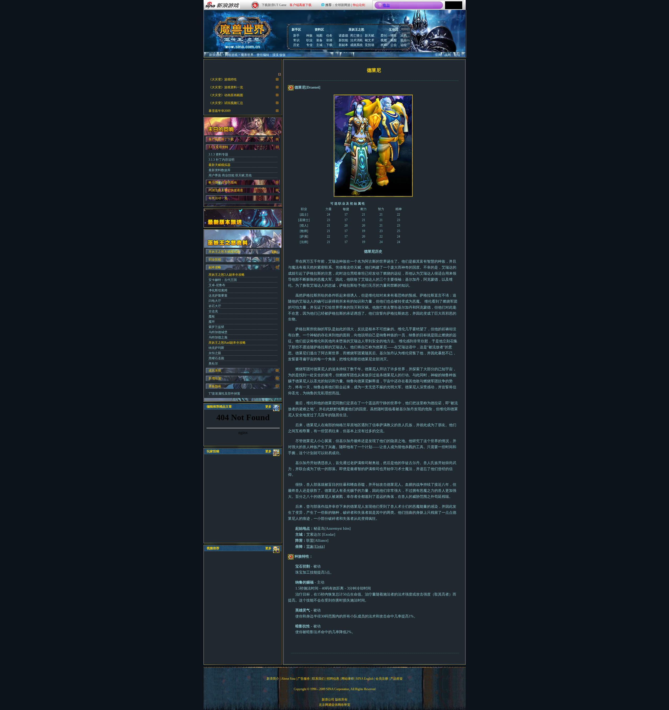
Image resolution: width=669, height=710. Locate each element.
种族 (309, 35)
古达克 (213, 311)
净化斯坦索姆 (218, 290)
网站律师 (347, 678)
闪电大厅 (215, 301)
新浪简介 (273, 678)
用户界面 (215, 175)
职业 (309, 40)
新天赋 (369, 35)
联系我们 (318, 678)
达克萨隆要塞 (218, 295)
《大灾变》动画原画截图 (226, 95)
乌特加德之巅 (218, 337)
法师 (304, 242)
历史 (296, 45)
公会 (393, 45)
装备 (319, 40)
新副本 (343, 45)
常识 (296, 40)
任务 (329, 35)
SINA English (364, 678)
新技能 (343, 40)
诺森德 (343, 35)
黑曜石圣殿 (216, 358)
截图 (393, 40)
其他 (248, 175)
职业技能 (215, 259)
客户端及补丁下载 (221, 139)
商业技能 (228, 175)
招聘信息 (333, 678)
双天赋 (240, 175)
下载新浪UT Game (274, 5)
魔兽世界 (247, 55)
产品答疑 (396, 678)
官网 (438, 55)
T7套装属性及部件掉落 (224, 393)
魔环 (212, 322)
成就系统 (356, 45)
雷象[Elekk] (315, 547)
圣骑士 (304, 220)
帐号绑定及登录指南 (223, 182)
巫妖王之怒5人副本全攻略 (227, 274)
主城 (319, 45)
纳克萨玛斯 (216, 348)
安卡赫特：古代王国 (223, 280)
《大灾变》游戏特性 (223, 79)
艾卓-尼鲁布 (217, 285)
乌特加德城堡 (218, 332)
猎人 (304, 225)
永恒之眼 (215, 353)
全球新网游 (342, 5)
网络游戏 (231, 55)
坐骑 (329, 40)
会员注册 (382, 678)
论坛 (403, 45)
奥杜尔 (213, 363)
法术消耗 (356, 40)
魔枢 (212, 316)
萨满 (304, 236)
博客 (393, 35)
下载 (329, 45)
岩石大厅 (215, 306)
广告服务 (303, 678)
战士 (304, 214)
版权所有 (341, 699)
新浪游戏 (215, 55)
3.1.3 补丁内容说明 (221, 159)
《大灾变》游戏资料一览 (226, 87)
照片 (403, 40)
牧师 (304, 231)
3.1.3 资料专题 (218, 154)
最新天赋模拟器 (219, 165)
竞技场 (369, 45)
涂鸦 (403, 35)
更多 (268, 406)
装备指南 (215, 386)
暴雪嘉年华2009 (219, 111)
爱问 (383, 35)
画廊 (383, 45)
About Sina (288, 678)
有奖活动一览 (218, 198)
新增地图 (215, 378)
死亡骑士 (356, 35)
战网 (448, 55)
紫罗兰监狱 (216, 327)
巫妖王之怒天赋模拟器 (224, 251)
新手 (296, 35)
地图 (319, 35)
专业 (309, 45)
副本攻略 (215, 267)
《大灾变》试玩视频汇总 (226, 103)
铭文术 (369, 40)
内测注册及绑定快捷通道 (226, 190)
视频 (383, 40)
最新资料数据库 (219, 170)
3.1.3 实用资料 (218, 147)
